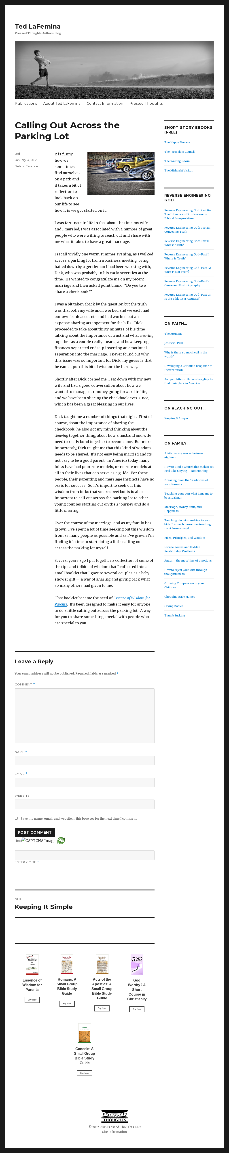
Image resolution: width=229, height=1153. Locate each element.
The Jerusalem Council (179, 151)
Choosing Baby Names (179, 596)
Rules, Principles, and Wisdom (184, 537)
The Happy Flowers (177, 142)
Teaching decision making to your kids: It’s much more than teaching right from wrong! (187, 524)
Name (21, 752)
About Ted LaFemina (62, 103)
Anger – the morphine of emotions (188, 560)
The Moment (173, 333)
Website (22, 795)
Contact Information (105, 103)
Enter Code (27, 862)
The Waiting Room (177, 161)
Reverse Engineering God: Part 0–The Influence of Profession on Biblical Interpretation (187, 214)
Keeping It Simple (176, 418)
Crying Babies (173, 606)
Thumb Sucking (174, 615)
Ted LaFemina (38, 26)
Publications (26, 103)
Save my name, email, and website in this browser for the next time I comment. (79, 819)
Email (21, 774)
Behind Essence (26, 166)
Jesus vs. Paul (173, 343)
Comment (25, 684)
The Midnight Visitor (178, 170)
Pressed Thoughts (146, 103)
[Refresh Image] (61, 840)
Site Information (114, 1132)
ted (17, 153)
